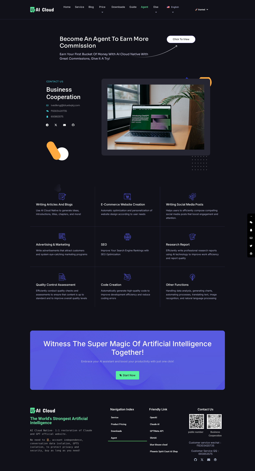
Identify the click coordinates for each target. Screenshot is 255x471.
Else (155, 6)
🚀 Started (200, 9)
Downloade (118, 6)
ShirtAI (153, 438)
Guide (133, 6)
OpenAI (153, 417)
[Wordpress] (215, 459)
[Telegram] (47, 124)
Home (67, 6)
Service (79, 6)
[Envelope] (64, 124)
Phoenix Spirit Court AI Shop (164, 451)
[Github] (73, 124)
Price (102, 6)
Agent (144, 6)
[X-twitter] (55, 124)
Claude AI (154, 424)
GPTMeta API (156, 431)
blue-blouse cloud (158, 444)
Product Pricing (118, 424)
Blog (91, 6)
